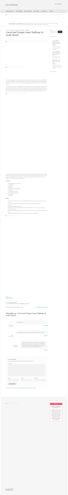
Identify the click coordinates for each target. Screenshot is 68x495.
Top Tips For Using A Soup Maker (56, 61)
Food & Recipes (44, 11)
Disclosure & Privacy (58, 3)
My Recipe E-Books (9, 11)
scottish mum (21, 303)
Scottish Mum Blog (9, 297)
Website (35, 378)
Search (60, 31)
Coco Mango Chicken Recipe (41, 307)
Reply (45, 325)
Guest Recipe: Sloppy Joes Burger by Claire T (15, 307)
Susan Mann (11, 325)
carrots (17, 303)
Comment (10, 363)
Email (22, 378)
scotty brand (26, 303)
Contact (51, 11)
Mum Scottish (21, 30)
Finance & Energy (19, 11)
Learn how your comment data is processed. (28, 387)
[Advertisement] (56, 88)
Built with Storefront (9, 489)
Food (11, 302)
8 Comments (27, 30)
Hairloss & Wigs (36, 11)
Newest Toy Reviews (28, 11)
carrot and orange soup (12, 303)
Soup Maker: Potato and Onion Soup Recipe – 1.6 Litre (56, 53)
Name (9, 378)
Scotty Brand (14, 302)
